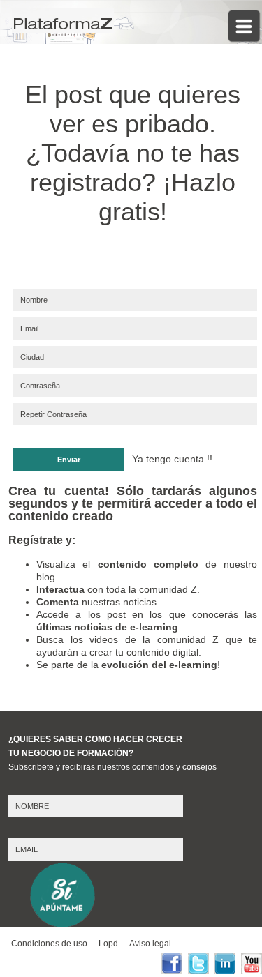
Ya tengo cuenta (168, 458)
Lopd (108, 943)
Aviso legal (150, 943)
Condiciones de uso (49, 943)
